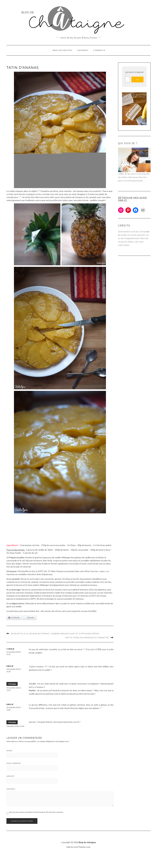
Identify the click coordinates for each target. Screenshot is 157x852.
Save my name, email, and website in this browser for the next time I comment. (36, 812)
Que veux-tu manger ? (134, 73)
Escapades (82, 50)
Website (10, 776)
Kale (68, 847)
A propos (98, 50)
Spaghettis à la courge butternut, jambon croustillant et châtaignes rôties (55, 634)
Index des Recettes (62, 50)
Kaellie (9, 666)
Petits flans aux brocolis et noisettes (87, 638)
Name (9, 751)
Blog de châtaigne (87, 842)
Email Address (13, 763)
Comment (10, 789)
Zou (137, 80)
